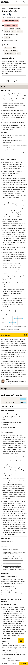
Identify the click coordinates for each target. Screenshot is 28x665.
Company (19, 81)
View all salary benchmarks (9, 329)
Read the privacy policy (6, 658)
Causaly (13, 11)
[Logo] (5, 2)
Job (10, 81)
